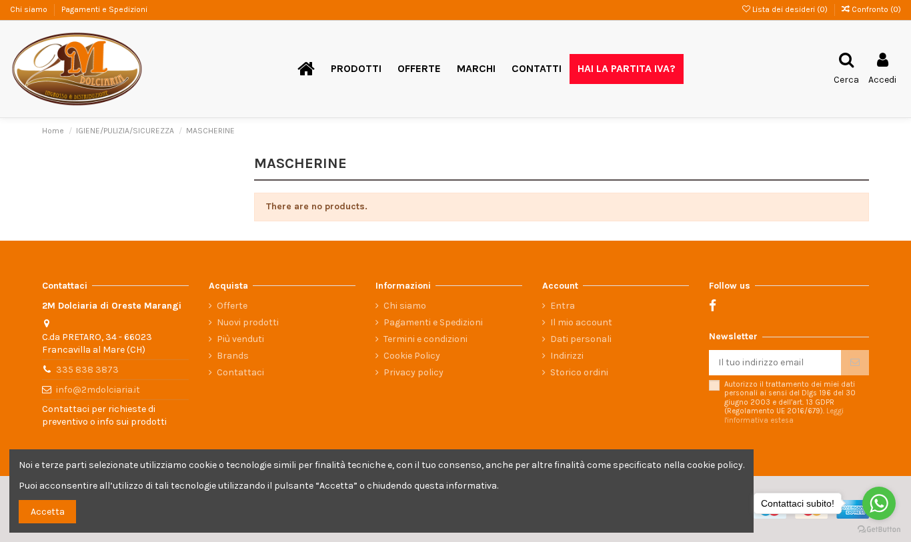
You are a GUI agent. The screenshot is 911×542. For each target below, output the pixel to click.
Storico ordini (579, 372)
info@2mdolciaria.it (98, 389)
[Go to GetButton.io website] (879, 529)
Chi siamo (29, 9)
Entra (562, 305)
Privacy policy (413, 372)
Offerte (232, 305)
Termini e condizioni (425, 339)
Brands (233, 355)
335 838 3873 (87, 369)
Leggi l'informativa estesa (784, 415)
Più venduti (240, 339)
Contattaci (240, 372)
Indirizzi (567, 355)
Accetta (48, 511)
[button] (356, 69)
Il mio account (581, 322)
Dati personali (581, 339)
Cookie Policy (411, 355)
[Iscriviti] (855, 362)
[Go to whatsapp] (879, 503)
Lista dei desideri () (790, 9)
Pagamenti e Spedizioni (104, 9)
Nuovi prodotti (248, 322)
